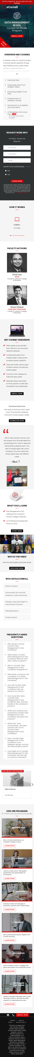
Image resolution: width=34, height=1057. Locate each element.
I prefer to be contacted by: (13, 167)
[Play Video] (17, 544)
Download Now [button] (17, 421)
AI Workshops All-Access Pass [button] (17, 115)
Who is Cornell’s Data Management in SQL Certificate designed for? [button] (17, 667)
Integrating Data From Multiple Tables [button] (16, 86)
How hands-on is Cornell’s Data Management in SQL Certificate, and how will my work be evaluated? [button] (17, 754)
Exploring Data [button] (13, 80)
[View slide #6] (18, 235)
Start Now (17, 531)
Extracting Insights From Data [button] (17, 93)
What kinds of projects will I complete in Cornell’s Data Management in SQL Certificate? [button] (18, 677)
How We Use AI (21, 1022)
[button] (32, 785)
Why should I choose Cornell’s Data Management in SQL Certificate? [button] (15, 647)
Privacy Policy (25, 192)
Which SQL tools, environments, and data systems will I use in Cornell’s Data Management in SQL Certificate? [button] (17, 729)
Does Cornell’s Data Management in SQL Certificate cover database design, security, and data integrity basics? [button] (18, 742)
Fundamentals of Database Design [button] (14, 100)
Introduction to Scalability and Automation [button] (17, 106)
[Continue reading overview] (17, 71)
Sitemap (12, 1020)
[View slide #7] (20, 235)
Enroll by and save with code (17, 2)
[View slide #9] (23, 235)
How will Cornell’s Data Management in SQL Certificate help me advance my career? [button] (16, 688)
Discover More (17, 568)
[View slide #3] (13, 235)
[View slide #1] (10, 235)
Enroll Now (17, 393)
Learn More (17, 181)
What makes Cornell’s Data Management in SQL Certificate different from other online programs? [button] (17, 658)
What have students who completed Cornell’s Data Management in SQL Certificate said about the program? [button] (17, 715)
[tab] (17, 80)
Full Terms (17, 192)
